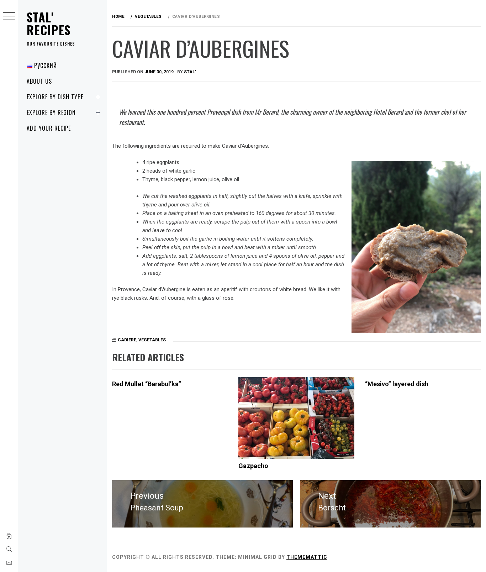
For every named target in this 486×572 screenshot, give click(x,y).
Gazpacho (253, 465)
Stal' (190, 71)
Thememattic (306, 557)
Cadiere (127, 339)
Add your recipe (49, 128)
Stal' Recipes (49, 23)
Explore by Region (51, 112)
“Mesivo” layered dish (396, 384)
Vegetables (152, 339)
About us (39, 81)
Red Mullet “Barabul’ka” (146, 384)
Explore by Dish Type (55, 97)
